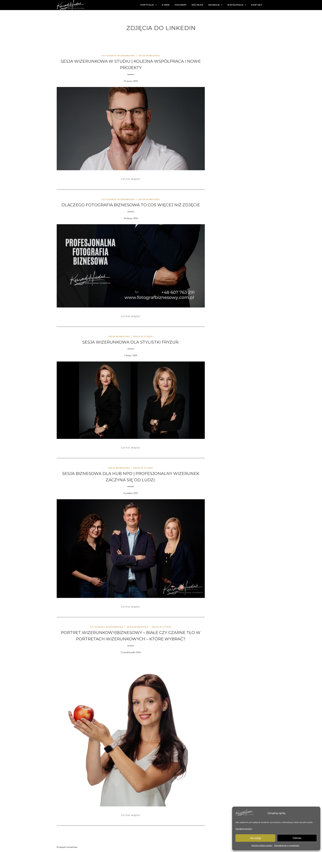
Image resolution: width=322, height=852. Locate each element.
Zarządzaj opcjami (243, 829)
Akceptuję (255, 838)
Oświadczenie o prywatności (286, 845)
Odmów (297, 838)
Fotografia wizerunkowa (118, 55)
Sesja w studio (143, 336)
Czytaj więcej (130, 179)
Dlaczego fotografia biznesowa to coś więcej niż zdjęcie (130, 204)
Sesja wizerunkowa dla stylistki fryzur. (130, 342)
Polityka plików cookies (262, 845)
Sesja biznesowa (149, 55)
